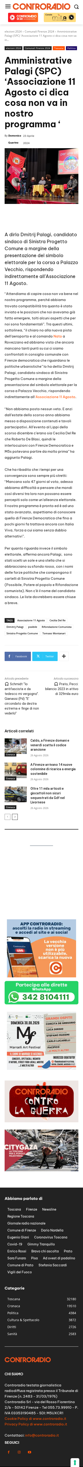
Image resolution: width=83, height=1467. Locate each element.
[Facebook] (9, 1452)
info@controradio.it (42, 1435)
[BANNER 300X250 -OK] (41, 1068)
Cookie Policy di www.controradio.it (35, 1418)
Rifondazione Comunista (56, 627)
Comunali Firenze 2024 (37, 48)
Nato (57, 336)
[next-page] (15, 817)
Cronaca (10, 754)
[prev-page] (7, 817)
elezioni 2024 (13, 48)
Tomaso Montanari (53, 633)
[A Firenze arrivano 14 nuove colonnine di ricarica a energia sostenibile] (16, 770)
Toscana (58, 48)
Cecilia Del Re (57, 620)
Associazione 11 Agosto (31, 620)
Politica (71, 48)
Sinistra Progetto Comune (22, 633)
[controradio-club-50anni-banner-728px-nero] (41, 219)
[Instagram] (19, 1452)
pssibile (32, 627)
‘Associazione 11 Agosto (55, 397)
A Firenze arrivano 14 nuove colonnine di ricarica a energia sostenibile (53, 769)
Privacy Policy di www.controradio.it (36, 1424)
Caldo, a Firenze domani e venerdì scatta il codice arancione (49, 745)
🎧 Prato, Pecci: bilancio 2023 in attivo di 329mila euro (61, 689)
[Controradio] (41, 6)
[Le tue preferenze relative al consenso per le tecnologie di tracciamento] (75, 1462)
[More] (64, 656)
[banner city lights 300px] (41, 914)
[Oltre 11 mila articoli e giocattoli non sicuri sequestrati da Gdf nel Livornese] (16, 794)
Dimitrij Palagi (15, 627)
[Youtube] (29, 1452)
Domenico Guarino (14, 139)
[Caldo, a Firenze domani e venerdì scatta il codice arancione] (16, 746)
